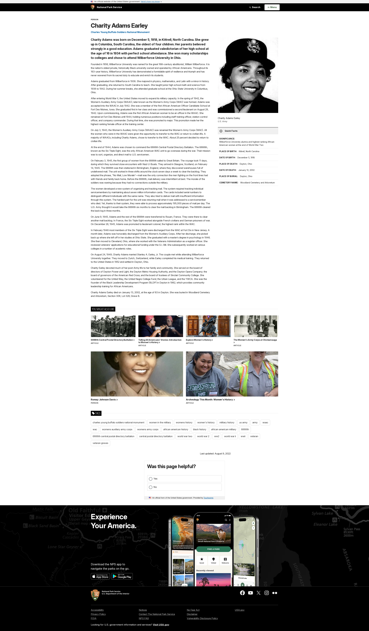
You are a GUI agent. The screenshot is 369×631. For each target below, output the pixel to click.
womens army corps (147, 429)
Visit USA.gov (161, 624)
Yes (155, 478)
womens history (184, 422)
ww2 (216, 436)
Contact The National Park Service (157, 614)
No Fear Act (193, 610)
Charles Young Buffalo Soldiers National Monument (120, 32)
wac (95, 429)
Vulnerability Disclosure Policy (202, 618)
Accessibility (97, 610)
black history (199, 429)
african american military (223, 429)
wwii (243, 436)
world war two (184, 436)
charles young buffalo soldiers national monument (118, 422)
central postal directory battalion (156, 436)
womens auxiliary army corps (117, 429)
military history (227, 422)
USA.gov (239, 610)
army (255, 422)
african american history (175, 429)
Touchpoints (208, 497)
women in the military (160, 422)
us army (243, 422)
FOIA (93, 618)
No (155, 487)
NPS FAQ (144, 618)
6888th (245, 429)
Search (255, 7)
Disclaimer (192, 614)
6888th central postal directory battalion (113, 436)
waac (265, 422)
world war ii (230, 436)
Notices (143, 610)
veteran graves (100, 443)
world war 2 (203, 436)
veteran (254, 436)
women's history (206, 422)
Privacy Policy (98, 614)
